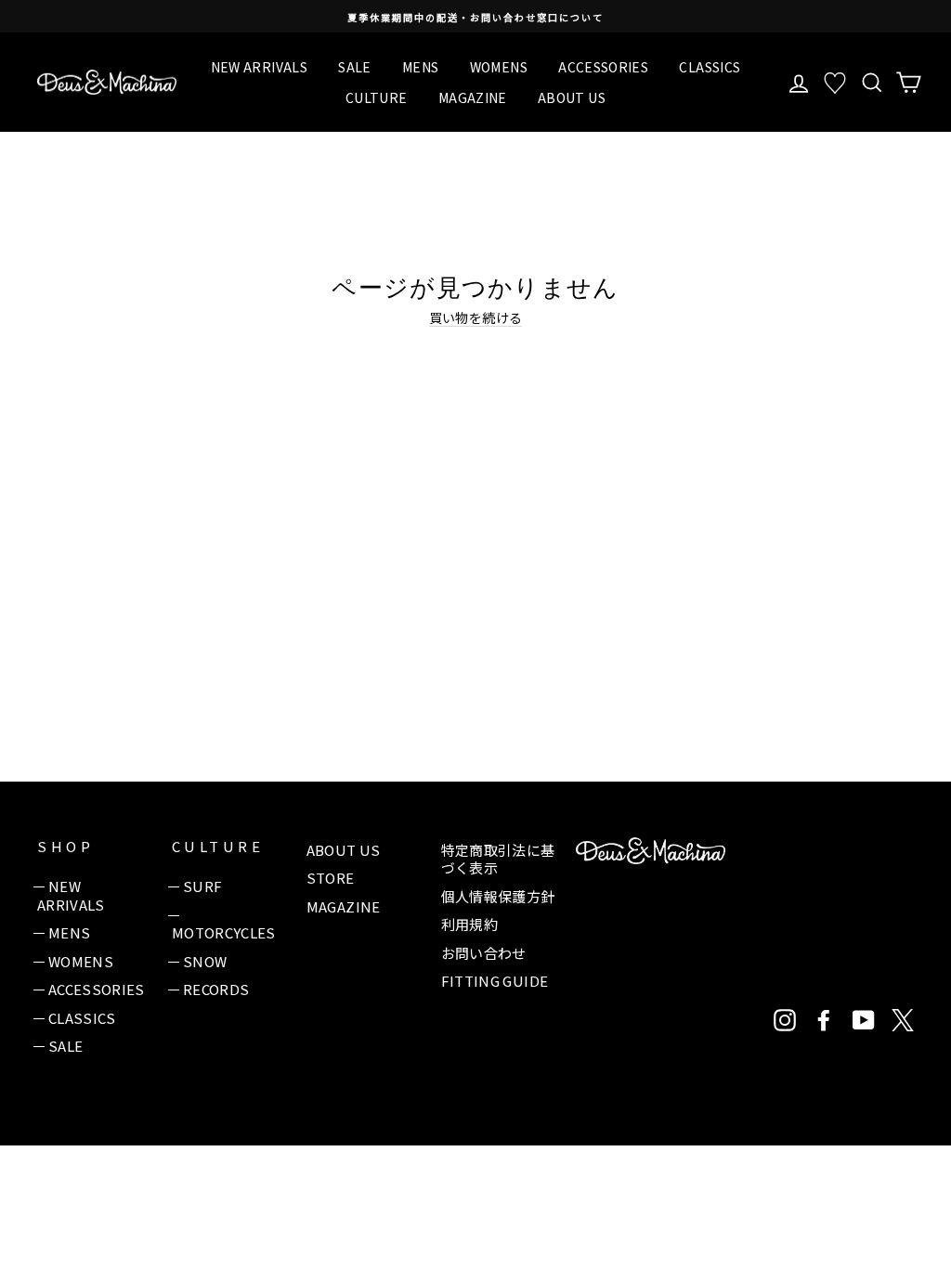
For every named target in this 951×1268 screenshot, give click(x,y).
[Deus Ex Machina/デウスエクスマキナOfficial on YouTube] (864, 1020)
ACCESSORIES (603, 67)
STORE (330, 877)
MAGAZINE (472, 97)
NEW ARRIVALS (259, 67)
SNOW (205, 961)
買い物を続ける (475, 318)
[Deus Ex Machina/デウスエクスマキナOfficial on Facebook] (824, 1020)
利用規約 (469, 924)
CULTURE (376, 97)
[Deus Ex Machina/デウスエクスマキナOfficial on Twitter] (903, 1020)
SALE (354, 67)
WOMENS (499, 67)
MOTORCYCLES (224, 932)
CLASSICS (709, 67)
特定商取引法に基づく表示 (498, 859)
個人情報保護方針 (498, 896)
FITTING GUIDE (495, 980)
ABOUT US (572, 97)
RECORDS (216, 989)
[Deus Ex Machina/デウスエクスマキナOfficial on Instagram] (785, 1020)
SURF (202, 886)
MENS (420, 67)
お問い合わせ (484, 953)
